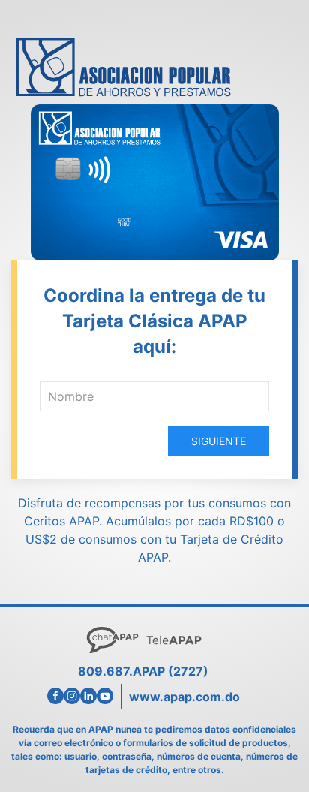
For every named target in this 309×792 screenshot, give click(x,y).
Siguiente (218, 441)
